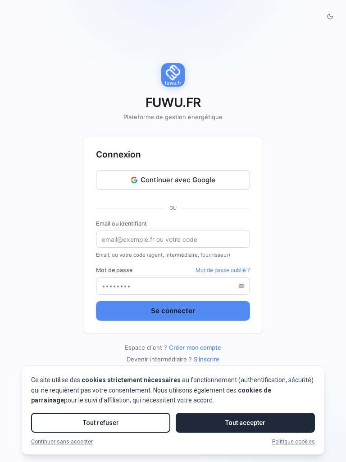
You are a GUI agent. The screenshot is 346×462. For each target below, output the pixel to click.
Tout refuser (101, 422)
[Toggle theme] (330, 16)
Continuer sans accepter (62, 442)
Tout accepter (245, 422)
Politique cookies (293, 442)
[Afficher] (241, 286)
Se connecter (173, 310)
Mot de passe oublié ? (223, 270)
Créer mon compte (195, 347)
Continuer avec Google (178, 180)
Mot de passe (114, 270)
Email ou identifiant (121, 223)
